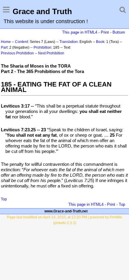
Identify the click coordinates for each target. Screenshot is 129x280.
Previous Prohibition (17, 53)
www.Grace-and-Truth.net (66, 211)
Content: (22, 42)
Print (105, 32)
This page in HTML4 (79, 32)
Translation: (69, 42)
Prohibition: (43, 47)
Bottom (118, 32)
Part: (4, 47)
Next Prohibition (51, 53)
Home (6, 42)
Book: (100, 42)
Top (4, 199)
